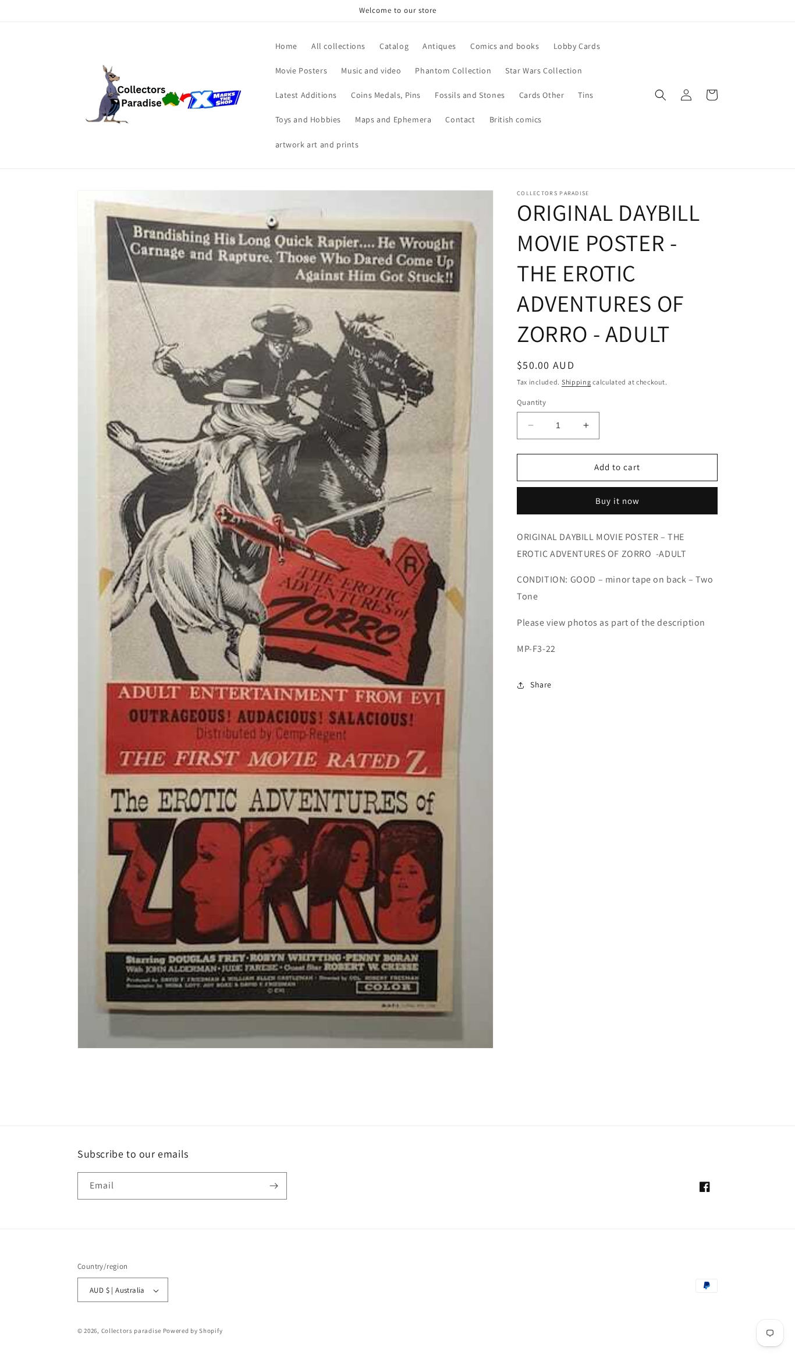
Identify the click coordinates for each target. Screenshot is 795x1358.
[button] (660, 95)
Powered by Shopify (193, 1331)
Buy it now (617, 500)
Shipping (576, 382)
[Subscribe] (273, 1186)
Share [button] (541, 684)
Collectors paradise (131, 1331)
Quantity (531, 402)
